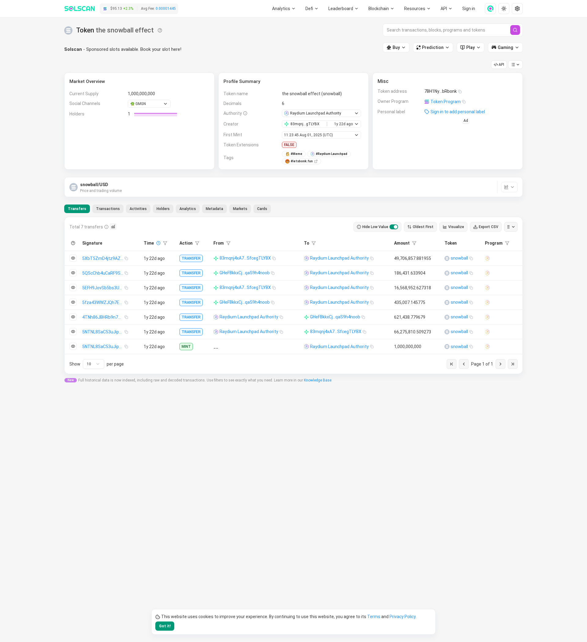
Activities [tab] (138, 209)
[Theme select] (503, 8)
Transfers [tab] (77, 209)
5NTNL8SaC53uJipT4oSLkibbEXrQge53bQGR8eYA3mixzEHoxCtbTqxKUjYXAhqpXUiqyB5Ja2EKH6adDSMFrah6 (103, 331)
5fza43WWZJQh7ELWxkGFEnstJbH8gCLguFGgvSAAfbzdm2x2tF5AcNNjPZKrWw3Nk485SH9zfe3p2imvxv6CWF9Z (103, 302)
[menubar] (381, 8)
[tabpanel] (293, 295)
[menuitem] (284, 8)
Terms (373, 616)
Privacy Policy (402, 616)
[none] (488, 8)
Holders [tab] (163, 209)
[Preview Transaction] (73, 258)
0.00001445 (166, 8)
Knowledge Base (317, 380)
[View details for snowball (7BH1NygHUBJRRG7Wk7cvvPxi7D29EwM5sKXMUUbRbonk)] (447, 258)
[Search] (515, 30)
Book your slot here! (160, 49)
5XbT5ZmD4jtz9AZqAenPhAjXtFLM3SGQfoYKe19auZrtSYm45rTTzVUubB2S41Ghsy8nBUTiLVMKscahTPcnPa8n (103, 258)
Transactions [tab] (108, 209)
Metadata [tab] (214, 209)
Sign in (468, 8)
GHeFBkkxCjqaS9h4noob (245, 272)
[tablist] (167, 209)
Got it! (165, 626)
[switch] (393, 226)
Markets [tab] (240, 209)
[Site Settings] (517, 8)
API (501, 64)
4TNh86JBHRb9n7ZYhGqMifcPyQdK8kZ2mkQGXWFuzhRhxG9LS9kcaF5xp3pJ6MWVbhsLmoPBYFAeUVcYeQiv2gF (103, 317)
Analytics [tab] (187, 209)
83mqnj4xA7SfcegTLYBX (245, 258)
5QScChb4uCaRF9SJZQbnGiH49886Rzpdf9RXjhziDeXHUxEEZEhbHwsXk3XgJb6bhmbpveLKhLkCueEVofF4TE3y (103, 273)
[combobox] (93, 364)
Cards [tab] (262, 209)
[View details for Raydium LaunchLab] (487, 258)
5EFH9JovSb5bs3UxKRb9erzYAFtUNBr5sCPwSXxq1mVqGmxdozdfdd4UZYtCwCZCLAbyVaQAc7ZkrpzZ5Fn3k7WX (103, 287)
